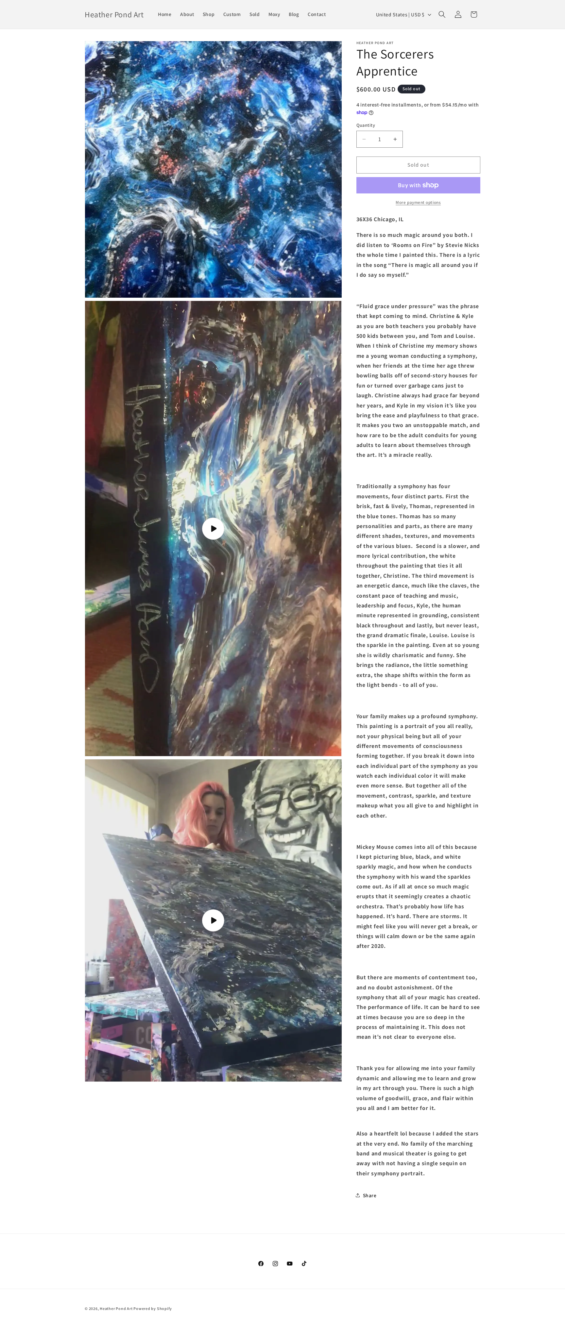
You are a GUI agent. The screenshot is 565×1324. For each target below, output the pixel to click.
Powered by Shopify (152, 1308)
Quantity (365, 125)
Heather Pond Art (116, 1308)
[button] (442, 14)
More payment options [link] (418, 202)
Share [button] (370, 1195)
